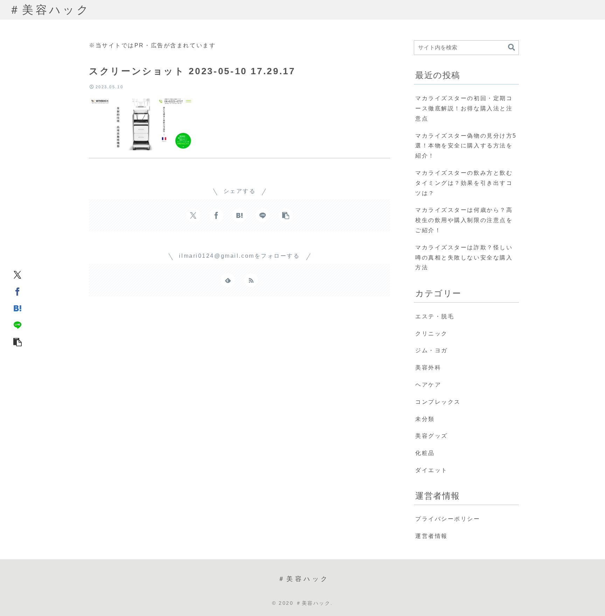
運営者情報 (431, 536)
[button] (18, 342)
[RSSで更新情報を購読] (251, 280)
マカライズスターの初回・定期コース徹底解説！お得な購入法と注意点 (464, 108)
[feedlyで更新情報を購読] (228, 280)
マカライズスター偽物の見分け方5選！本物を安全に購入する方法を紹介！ (466, 146)
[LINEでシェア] (18, 325)
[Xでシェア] (18, 275)
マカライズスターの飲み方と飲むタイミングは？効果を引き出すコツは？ (464, 183)
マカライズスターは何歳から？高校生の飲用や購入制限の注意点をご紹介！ (464, 220)
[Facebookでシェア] (18, 291)
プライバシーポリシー (447, 519)
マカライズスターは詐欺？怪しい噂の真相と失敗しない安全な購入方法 (464, 257)
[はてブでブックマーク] (18, 308)
